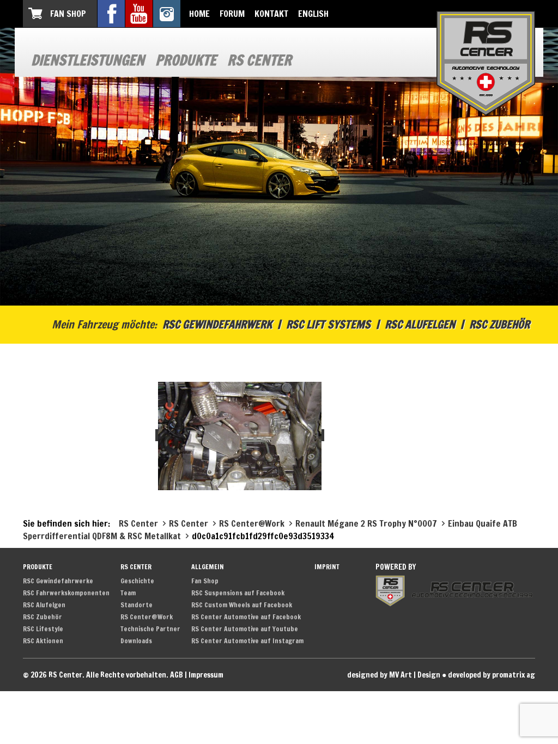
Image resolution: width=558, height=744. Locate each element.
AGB (176, 674)
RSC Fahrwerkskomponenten (66, 592)
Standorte (136, 604)
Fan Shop (68, 14)
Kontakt (271, 14)
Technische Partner (150, 628)
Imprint (326, 566)
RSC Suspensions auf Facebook (237, 592)
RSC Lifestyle (43, 628)
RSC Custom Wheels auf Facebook (241, 604)
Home (199, 14)
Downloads (136, 640)
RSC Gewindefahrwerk (217, 324)
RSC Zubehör (499, 324)
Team (128, 592)
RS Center (259, 60)
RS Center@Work (146, 616)
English (313, 14)
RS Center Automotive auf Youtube (244, 628)
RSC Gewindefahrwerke (58, 581)
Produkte (185, 60)
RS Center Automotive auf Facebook (246, 616)
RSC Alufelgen (420, 324)
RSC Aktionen (43, 640)
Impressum (206, 674)
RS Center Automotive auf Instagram (247, 640)
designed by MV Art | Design (393, 674)
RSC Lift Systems (328, 324)
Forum (232, 14)
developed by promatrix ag (491, 674)
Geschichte (137, 581)
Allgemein (207, 566)
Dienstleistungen (87, 60)
